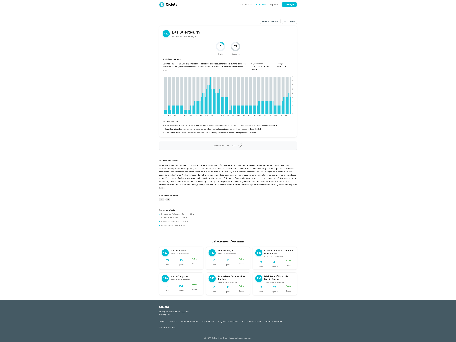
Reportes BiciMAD (189, 321)
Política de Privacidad (251, 321)
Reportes (274, 4)
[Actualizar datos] (240, 145)
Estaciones (261, 4)
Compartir (291, 21)
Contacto (173, 321)
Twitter (162, 321)
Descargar (289, 4)
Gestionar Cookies (167, 327)
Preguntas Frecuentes (228, 321)
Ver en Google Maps (270, 21)
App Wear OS (207, 321)
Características (245, 4)
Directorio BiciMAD (273, 321)
